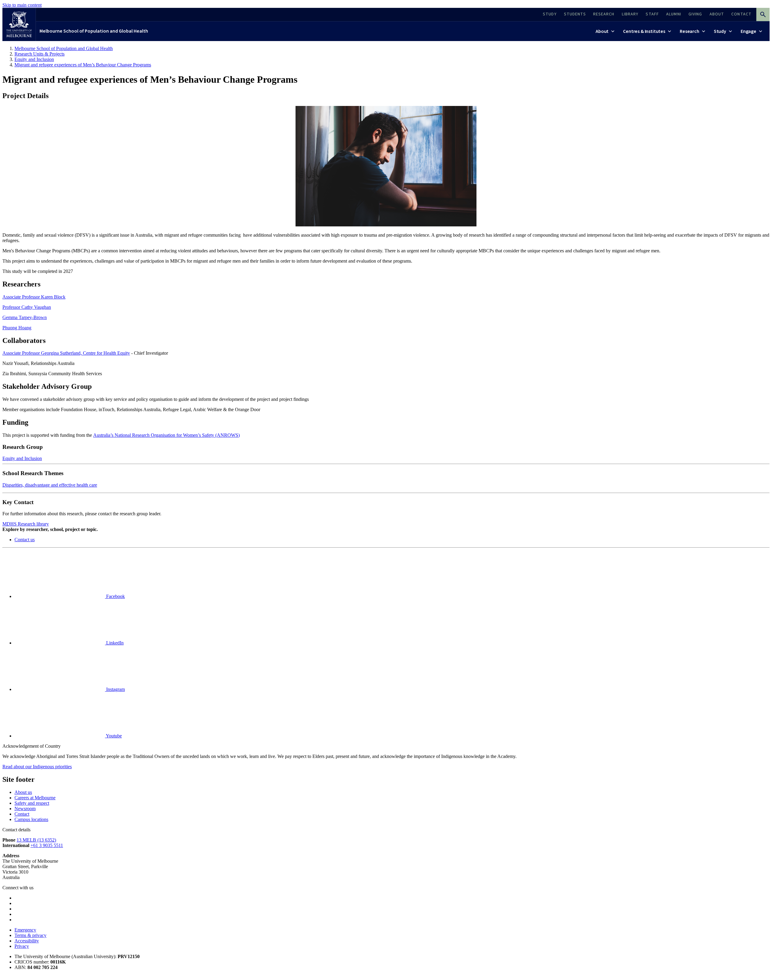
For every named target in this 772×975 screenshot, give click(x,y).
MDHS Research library (25, 523)
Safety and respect (31, 803)
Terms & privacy (30, 935)
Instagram (115, 689)
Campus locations (31, 819)
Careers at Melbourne (34, 797)
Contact (21, 814)
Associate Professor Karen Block (33, 296)
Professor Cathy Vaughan (26, 307)
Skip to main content (22, 5)
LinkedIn (114, 642)
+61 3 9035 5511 (46, 845)
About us (23, 792)
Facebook (115, 596)
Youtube (113, 735)
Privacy (21, 946)
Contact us (24, 539)
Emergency (25, 929)
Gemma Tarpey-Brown (24, 317)
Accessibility (26, 940)
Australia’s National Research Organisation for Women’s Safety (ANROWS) (166, 435)
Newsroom (25, 808)
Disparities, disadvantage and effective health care (49, 485)
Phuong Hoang (16, 327)
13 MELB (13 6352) (36, 839)
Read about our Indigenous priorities (37, 766)
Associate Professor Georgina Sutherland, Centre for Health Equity (66, 353)
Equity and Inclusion (22, 458)
